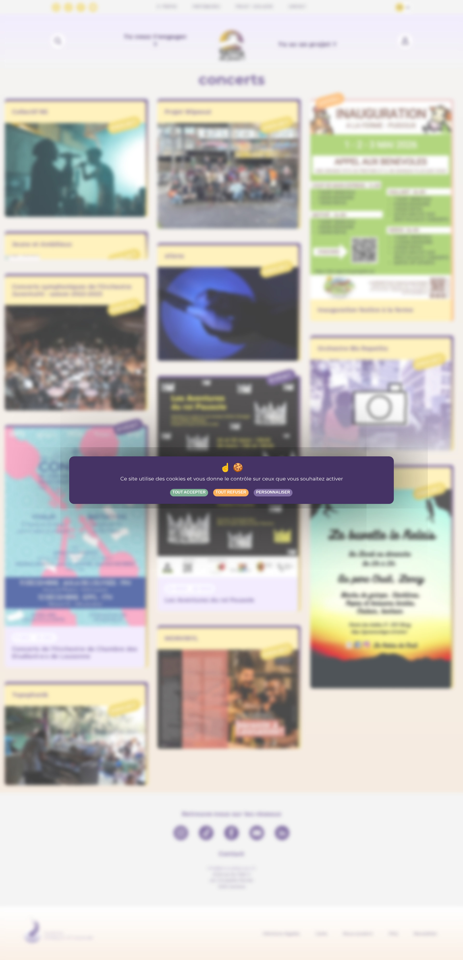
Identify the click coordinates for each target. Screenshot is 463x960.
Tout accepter (189, 492)
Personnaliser (273, 492)
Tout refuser (231, 492)
